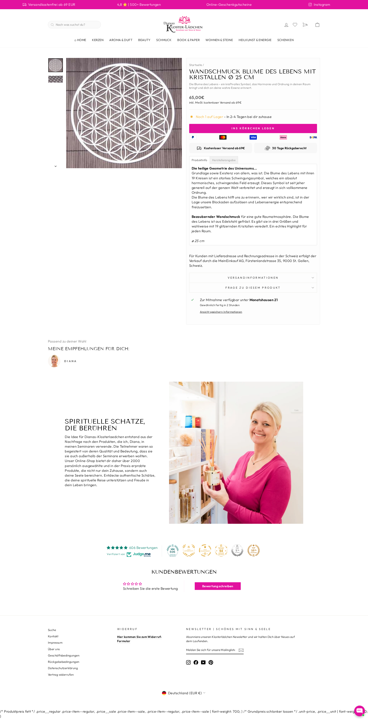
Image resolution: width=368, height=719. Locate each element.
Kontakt (53, 636)
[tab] (199, 160)
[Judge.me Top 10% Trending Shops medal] (253, 550)
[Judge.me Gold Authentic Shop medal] (189, 550)
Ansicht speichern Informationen (221, 312)
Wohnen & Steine (219, 40)
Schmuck (164, 40)
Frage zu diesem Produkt (253, 287)
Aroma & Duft (120, 40)
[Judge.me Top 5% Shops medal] (237, 550)
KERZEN (98, 40)
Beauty (144, 40)
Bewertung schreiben (217, 586)
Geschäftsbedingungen (63, 655)
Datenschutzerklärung (63, 668)
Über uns (54, 649)
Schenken (285, 40)
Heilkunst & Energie (255, 40)
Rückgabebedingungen (63, 662)
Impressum (55, 642)
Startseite (195, 65)
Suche (52, 630)
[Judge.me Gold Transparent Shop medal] (205, 550)
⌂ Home (80, 40)
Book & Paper (188, 40)
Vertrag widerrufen (61, 674)
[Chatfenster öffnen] (359, 711)
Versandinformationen (253, 277)
